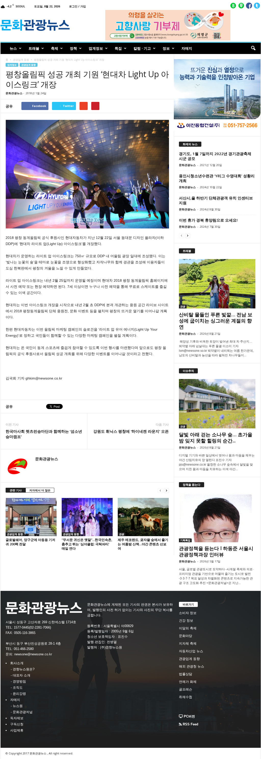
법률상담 (185, 674)
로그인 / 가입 (77, 6)
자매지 (186, 48)
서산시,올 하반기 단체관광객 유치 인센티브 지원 (216, 200)
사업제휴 (16, 730)
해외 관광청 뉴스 (191, 666)
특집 (118, 48)
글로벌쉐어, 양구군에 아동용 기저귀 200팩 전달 (30, 541)
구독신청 (16, 724)
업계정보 (96, 48)
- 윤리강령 (18, 694)
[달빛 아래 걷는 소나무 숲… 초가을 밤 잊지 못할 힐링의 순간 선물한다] (217, 403)
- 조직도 (17, 687)
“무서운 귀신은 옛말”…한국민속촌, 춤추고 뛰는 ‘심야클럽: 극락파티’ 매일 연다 (87, 544)
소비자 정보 (188, 613)
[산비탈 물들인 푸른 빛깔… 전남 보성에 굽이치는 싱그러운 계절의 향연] (217, 283)
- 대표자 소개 (20, 675)
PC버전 (189, 716)
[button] (253, 48)
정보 (166, 48)
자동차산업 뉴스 (191, 651)
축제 (54, 48)
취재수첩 (185, 697)
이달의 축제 (188, 628)
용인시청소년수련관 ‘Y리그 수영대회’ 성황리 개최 (217, 178)
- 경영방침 (18, 681)
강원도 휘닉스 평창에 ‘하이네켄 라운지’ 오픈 (131, 431)
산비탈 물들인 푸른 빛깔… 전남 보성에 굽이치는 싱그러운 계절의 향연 (215, 320)
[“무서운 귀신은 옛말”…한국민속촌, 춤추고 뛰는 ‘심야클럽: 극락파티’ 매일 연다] (87, 517)
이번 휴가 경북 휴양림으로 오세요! (208, 220)
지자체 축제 (188, 643)
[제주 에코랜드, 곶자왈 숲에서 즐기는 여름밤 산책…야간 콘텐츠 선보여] (143, 517)
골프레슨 (185, 689)
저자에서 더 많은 (39, 490)
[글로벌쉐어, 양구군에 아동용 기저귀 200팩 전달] (31, 517)
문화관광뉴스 (14, 93)
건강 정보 (186, 620)
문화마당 (185, 636)
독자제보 (16, 718)
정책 (73, 48)
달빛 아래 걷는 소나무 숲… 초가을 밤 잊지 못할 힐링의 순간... (215, 437)
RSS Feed (190, 724)
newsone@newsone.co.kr (33, 654)
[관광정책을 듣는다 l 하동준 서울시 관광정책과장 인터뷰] (217, 517)
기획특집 (185, 540)
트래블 (34, 48)
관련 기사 (16, 490)
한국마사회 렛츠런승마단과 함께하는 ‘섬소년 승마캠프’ (44, 434)
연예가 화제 (188, 682)
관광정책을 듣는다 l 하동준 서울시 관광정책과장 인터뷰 (216, 551)
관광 (121, 534)
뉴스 (13, 48)
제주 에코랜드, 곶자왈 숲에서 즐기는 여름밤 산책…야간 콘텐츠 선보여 (143, 544)
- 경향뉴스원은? (22, 669)
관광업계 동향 (21, 59)
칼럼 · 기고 (142, 48)
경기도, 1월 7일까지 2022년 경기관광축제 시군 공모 (215, 156)
